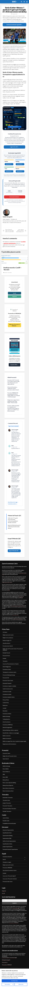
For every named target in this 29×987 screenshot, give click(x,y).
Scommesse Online (7, 713)
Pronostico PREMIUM (7, 867)
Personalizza (7, 984)
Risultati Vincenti (6, 652)
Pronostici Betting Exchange (9, 675)
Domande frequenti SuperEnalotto (10, 849)
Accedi (14, 293)
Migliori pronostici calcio (8, 635)
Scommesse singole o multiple (9, 686)
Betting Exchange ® (6, 960)
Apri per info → (9, 164)
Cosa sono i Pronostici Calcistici (10, 878)
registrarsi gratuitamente (10, 243)
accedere (23, 241)
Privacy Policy (6, 699)
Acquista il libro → (14, 364)
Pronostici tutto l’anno (7, 881)
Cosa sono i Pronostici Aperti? (9, 876)
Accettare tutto (14, 980)
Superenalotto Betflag (7, 835)
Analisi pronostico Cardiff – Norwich (12, 269)
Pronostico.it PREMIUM (13, 922)
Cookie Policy (6, 702)
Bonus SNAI (5, 777)
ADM (9, 590)
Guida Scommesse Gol (8, 688)
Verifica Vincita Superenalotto (9, 841)
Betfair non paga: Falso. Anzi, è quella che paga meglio (14, 741)
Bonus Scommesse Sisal (8, 791)
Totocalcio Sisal (6, 800)
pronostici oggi (16, 907)
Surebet (4, 658)
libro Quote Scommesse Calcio (17, 605)
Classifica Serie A (6, 643)
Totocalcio (5, 661)
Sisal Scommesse (6, 722)
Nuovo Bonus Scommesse (8, 788)
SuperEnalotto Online (7, 843)
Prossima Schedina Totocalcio (9, 808)
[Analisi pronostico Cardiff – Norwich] (14, 260)
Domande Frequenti (7, 683)
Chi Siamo (5, 632)
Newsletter (5, 711)
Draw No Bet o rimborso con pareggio (11, 733)
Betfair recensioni (6, 735)
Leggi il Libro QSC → (14, 147)
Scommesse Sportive (7, 856)
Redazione (5, 705)
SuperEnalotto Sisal (7, 832)
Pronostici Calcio (6, 753)
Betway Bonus (6, 780)
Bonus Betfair (6, 768)
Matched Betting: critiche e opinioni (10, 730)
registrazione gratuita (17, 618)
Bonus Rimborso (6, 771)
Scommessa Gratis (7, 669)
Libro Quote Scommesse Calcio (9, 870)
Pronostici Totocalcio (7, 805)
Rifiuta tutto (21, 984)
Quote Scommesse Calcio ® (14, 2)
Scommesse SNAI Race (8, 724)
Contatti (4, 708)
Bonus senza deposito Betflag (9, 782)
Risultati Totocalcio (7, 811)
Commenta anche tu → (13, 504)
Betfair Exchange (6, 716)
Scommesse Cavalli (7, 691)
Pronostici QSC (15, 614)
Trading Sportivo (6, 719)
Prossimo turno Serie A (8, 646)
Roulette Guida (6, 820)
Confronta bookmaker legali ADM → (14, 24)
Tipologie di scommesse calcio (9, 672)
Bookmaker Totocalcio (8, 797)
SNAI (4, 774)
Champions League (7, 862)
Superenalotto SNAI (7, 838)
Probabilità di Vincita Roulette (9, 823)
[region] (14, 978)
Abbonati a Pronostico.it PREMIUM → (14, 325)
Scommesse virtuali (7, 694)
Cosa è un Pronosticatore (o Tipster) (11, 664)
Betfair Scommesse (7, 738)
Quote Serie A (6, 758)
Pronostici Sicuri (6, 655)
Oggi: (13, 426)
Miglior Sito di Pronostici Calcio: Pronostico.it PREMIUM (13, 649)
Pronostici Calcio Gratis (8, 680)
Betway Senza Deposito (8, 785)
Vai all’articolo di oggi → (13, 502)
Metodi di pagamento (7, 727)
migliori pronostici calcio (7, 582)
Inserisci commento (8, 272)
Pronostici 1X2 (6, 677)
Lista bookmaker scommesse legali (9, 957)
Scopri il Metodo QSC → (14, 550)
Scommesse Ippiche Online (9, 697)
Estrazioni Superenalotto (8, 830)
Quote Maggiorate (7, 666)
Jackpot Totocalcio (7, 803)
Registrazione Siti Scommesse (9, 744)
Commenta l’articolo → (14, 197)
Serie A (4, 859)
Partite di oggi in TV (7, 640)
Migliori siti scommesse (8, 637)
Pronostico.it (21, 596)
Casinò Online (6, 818)
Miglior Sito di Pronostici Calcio (10, 756)
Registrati (14, 296)
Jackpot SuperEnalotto (7, 846)
